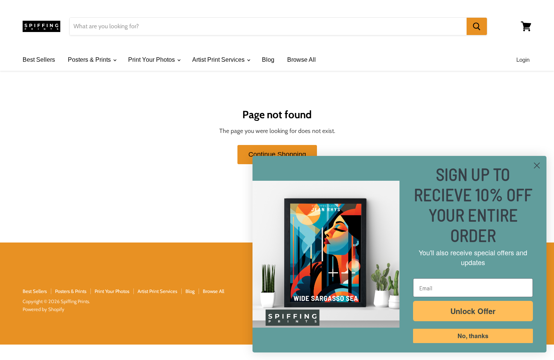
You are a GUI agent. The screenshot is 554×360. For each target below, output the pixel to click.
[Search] (477, 26)
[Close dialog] (536, 165)
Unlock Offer (473, 310)
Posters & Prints (90, 59)
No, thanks (473, 335)
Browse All (301, 59)
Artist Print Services (219, 59)
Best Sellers (39, 59)
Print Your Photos (152, 59)
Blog (268, 59)
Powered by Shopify (43, 309)
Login (523, 59)
